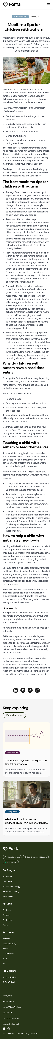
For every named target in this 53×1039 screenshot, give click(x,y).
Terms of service (8, 1001)
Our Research (8, 953)
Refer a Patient (9, 982)
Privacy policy (7, 996)
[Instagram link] (8, 1028)
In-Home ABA (8, 881)
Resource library (9, 943)
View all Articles (14, 715)
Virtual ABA (7, 876)
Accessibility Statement (11, 1024)
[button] (48, 4)
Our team (6, 910)
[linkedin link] (15, 690)
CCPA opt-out (7, 1013)
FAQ (4, 963)
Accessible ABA (9, 977)
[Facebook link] (4, 1028)
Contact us (7, 920)
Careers (6, 915)
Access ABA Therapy (11, 886)
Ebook (5, 948)
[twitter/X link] (23, 690)
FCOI (5, 958)
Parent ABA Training (11, 891)
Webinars (6, 938)
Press (5, 925)
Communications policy (11, 1018)
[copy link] (37, 690)
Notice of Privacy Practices (12, 1007)
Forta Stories (8, 896)
